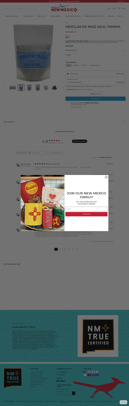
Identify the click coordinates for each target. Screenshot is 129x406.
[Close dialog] (106, 177)
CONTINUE (86, 214)
